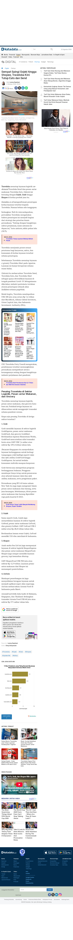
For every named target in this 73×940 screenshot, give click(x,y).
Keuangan (16, 863)
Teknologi (50, 62)
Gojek (18, 194)
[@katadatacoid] (60, 894)
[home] (2, 55)
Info (21, 57)
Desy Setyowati (11, 645)
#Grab (21, 652)
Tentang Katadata (9, 899)
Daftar (49, 889)
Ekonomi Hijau (35, 54)
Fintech (31, 62)
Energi (3, 866)
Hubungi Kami (65, 899)
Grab (24, 194)
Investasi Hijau (54, 865)
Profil (39, 863)
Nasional (3, 861)
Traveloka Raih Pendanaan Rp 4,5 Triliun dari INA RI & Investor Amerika (19, 383)
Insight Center (30, 877)
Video (10, 57)
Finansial (12, 54)
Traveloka (5, 186)
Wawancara (4, 877)
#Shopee (28, 652)
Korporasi (16, 866)
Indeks (28, 873)
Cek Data (64, 865)
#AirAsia (15, 655)
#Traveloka (6, 652)
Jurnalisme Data (46, 54)
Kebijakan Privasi (47, 899)
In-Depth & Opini (59, 54)
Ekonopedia (26, 54)
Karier (25, 899)
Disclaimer (57, 899)
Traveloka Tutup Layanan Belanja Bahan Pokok (19, 239)
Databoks (28, 879)
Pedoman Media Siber (35, 899)
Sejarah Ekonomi (42, 861)
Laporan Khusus (5, 879)
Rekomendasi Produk (9, 310)
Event (27, 881)
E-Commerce (23, 62)
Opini (2, 876)
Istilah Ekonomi (42, 865)
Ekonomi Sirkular (54, 863)
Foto (15, 879)
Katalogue (16, 877)
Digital (18, 54)
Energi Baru (53, 861)
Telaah (3, 874)
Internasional (5, 865)
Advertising (18, 899)
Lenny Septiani (15, 82)
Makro (15, 861)
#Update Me (6, 655)
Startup (37, 62)
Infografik (65, 861)
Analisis (64, 863)
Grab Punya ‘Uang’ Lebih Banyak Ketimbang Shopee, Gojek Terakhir (20, 505)
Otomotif (4, 57)
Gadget (43, 62)
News (15, 874)
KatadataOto (29, 883)
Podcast (16, 57)
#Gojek (14, 652)
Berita (6, 54)
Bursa (15, 865)
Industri (3, 863)
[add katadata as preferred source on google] (19, 609)
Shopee (4, 197)
